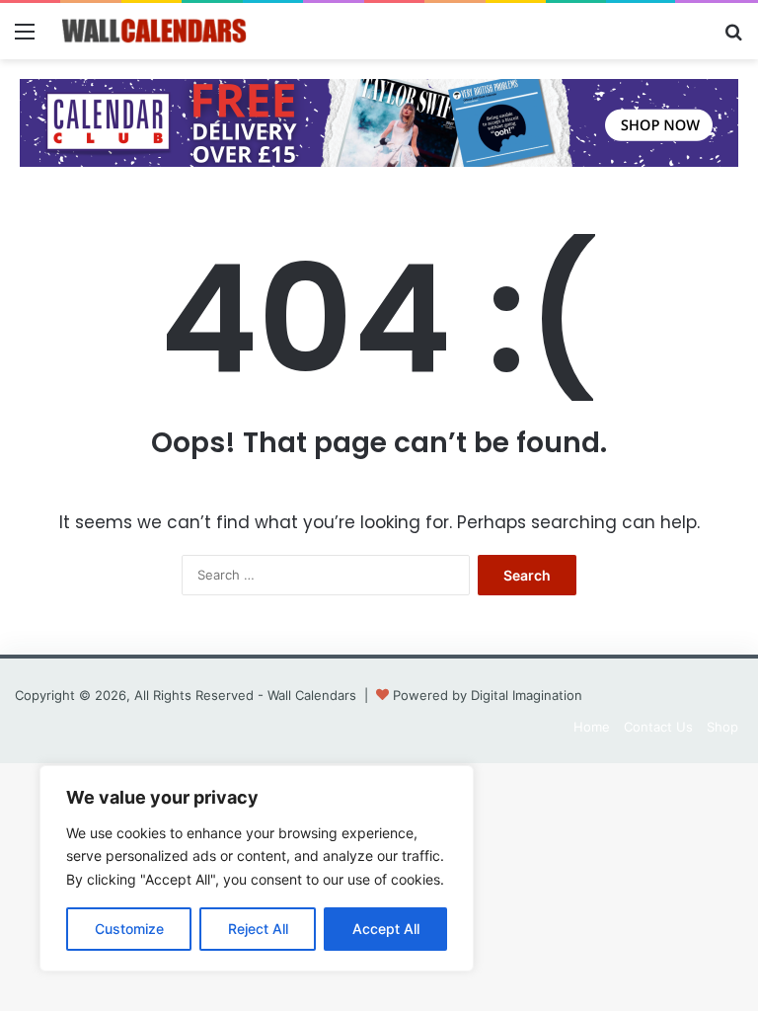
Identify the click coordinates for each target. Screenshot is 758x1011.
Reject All (258, 928)
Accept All (385, 928)
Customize (129, 928)
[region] (256, 868)
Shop (722, 727)
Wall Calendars (311, 695)
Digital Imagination (526, 695)
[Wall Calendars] (154, 31)
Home (591, 727)
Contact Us (658, 727)
